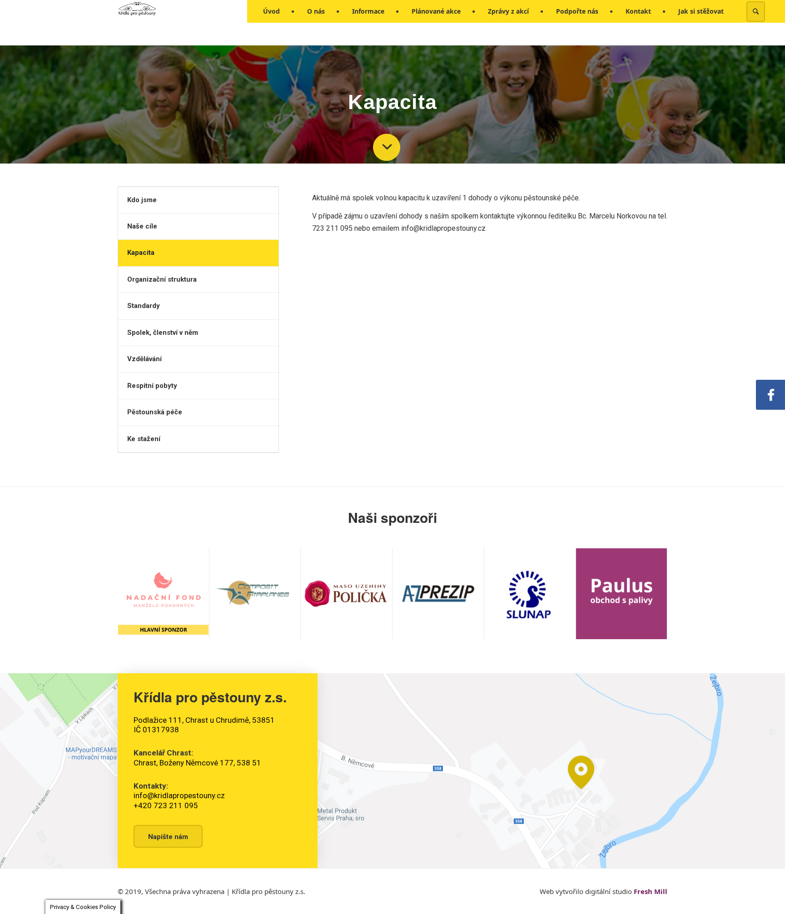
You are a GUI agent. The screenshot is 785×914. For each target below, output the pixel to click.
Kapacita (140, 252)
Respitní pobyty (152, 386)
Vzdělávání (144, 359)
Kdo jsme (142, 200)
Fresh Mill (650, 891)
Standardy (143, 306)
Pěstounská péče (154, 412)
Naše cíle (142, 226)
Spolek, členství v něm (162, 332)
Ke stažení (143, 439)
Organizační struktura (162, 279)
